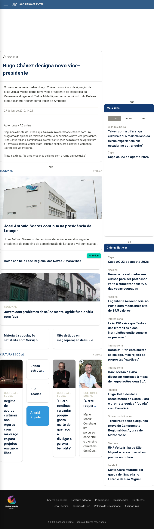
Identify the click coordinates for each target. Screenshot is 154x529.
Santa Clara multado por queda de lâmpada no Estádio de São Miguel (125, 474)
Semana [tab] (128, 118)
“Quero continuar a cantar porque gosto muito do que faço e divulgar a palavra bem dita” (64, 424)
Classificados (120, 500)
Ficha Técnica (61, 506)
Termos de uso (81, 506)
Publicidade (102, 500)
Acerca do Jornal (57, 500)
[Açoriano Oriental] (11, 509)
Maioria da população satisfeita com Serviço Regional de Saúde (21, 340)
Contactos (138, 500)
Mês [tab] (143, 118)
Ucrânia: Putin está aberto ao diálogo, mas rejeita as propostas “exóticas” (127, 354)
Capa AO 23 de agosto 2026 (128, 157)
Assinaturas (132, 506)
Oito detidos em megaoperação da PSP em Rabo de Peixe (76, 340)
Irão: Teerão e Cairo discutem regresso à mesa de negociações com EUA (128, 376)
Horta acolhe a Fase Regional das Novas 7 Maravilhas (42, 261)
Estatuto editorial (81, 500)
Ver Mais (97, 171)
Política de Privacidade (107, 506)
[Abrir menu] (6, 4)
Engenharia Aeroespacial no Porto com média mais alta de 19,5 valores (128, 305)
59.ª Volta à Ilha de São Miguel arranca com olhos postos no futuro (127, 452)
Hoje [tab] (114, 118)
